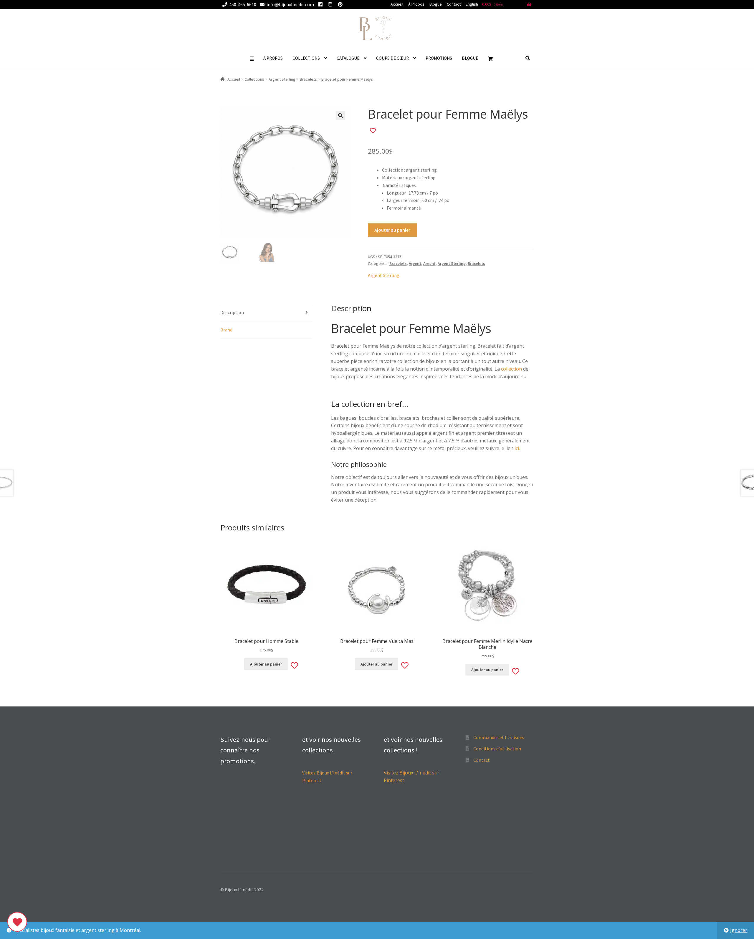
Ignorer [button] (738, 930)
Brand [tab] (226, 330)
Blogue (435, 4)
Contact (454, 4)
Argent (415, 263)
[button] (340, 115)
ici (517, 448)
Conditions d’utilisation (497, 748)
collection (511, 369)
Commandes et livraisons (498, 737)
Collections (306, 58)
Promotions (439, 58)
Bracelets (308, 79)
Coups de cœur (392, 58)
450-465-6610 (242, 4)
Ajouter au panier (392, 230)
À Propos (416, 4)
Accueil (397, 4)
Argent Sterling (282, 79)
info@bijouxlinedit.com (290, 4)
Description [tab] (232, 312)
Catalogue (348, 58)
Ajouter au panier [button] (266, 664)
